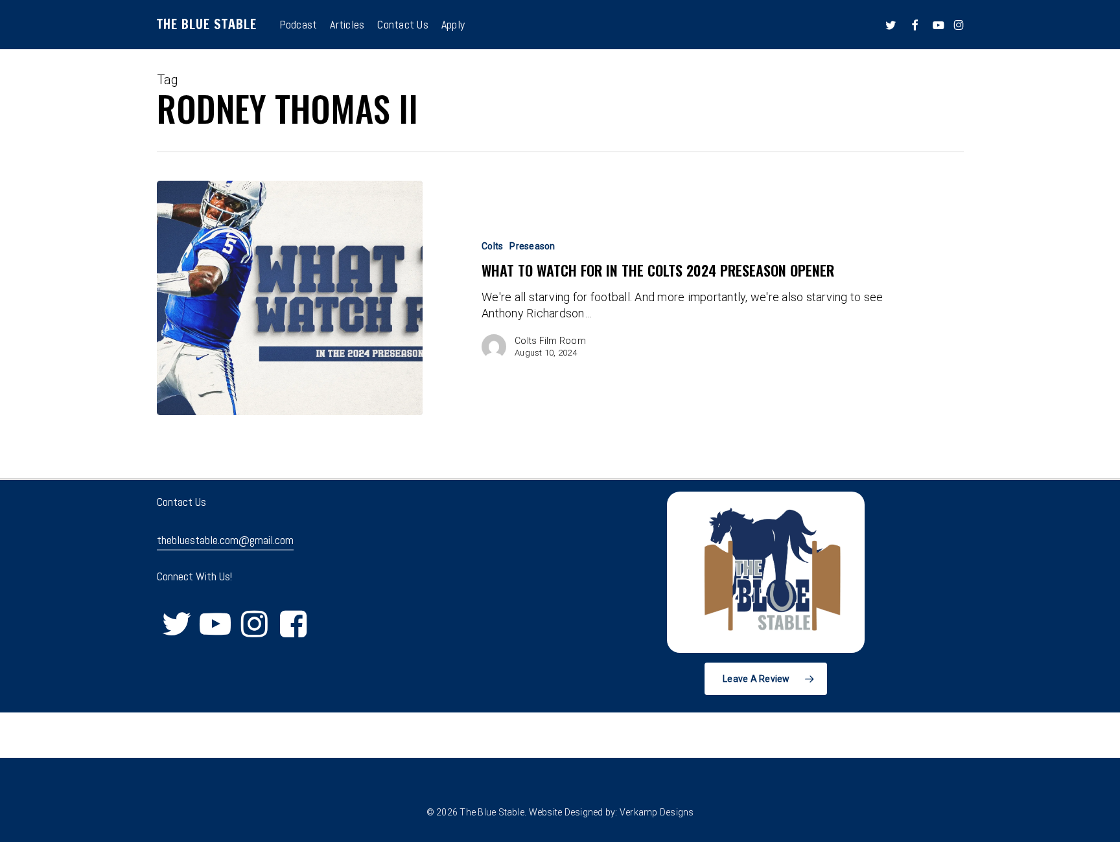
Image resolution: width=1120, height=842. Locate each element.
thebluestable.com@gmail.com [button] (225, 539)
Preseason (532, 246)
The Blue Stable (207, 24)
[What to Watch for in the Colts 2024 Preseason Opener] (290, 298)
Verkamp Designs (657, 812)
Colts (492, 246)
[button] (766, 679)
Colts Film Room (550, 341)
